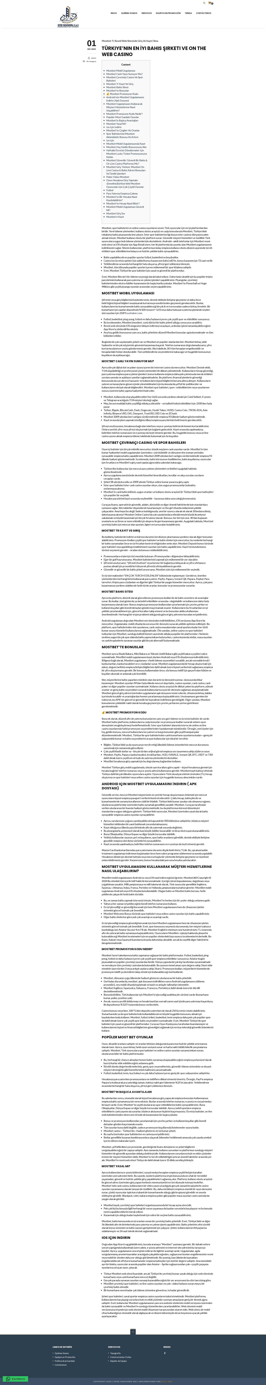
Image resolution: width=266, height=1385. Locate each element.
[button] (15, 1379)
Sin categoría (91, 61)
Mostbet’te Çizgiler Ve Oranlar (123, 130)
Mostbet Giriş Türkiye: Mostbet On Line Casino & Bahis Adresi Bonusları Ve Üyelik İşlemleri (125, 170)
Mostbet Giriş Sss (115, 213)
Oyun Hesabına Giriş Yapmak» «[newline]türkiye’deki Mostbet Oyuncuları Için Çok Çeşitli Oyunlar (125, 183)
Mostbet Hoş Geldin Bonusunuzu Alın (126, 146)
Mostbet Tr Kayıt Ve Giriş (119, 83)
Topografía (115, 1353)
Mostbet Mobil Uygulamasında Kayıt (125, 143)
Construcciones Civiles (120, 1357)
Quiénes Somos (62, 1353)
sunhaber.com (134, 313)
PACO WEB (166, 1381)
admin (93, 58)
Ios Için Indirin (114, 127)
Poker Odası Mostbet (117, 176)
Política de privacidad (65, 1361)
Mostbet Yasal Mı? (116, 123)
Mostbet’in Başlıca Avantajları (122, 120)
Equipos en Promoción (65, 1357)
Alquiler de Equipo (118, 1361)
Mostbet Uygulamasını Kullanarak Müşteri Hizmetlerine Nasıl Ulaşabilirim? (124, 107)
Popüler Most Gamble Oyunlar (122, 117)
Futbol (109, 190)
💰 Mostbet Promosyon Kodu (122, 93)
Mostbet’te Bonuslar (117, 90)
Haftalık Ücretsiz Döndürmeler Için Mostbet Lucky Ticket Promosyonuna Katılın (126, 153)
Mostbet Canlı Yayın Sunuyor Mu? (124, 73)
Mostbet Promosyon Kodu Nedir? (124, 113)
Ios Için (110, 140)
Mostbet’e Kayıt (115, 216)
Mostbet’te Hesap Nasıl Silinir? (123, 203)
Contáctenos (61, 1365)
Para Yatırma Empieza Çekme (122, 193)
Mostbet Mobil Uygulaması (120, 70)
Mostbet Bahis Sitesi (117, 87)
